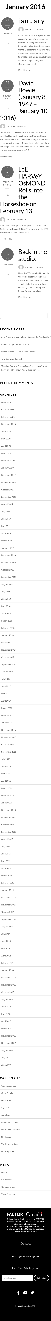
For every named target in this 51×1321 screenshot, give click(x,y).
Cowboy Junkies (8, 1086)
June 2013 (6, 1006)
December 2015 (8, 810)
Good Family (7, 1093)
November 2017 (8, 649)
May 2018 (5, 606)
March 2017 (6, 708)
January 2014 (7, 970)
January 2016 (7, 802)
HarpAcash (6, 1100)
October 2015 (7, 824)
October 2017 (7, 657)
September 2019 (8, 497)
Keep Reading (24, 70)
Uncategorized (8, 1151)
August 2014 (7, 926)
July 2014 (5, 933)
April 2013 (6, 1021)
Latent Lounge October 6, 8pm (15, 344)
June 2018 (6, 598)
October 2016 (7, 744)
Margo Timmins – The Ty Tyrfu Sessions (18, 351)
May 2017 (5, 693)
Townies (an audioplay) (11, 359)
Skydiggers (6, 1137)
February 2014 (8, 963)
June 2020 (6, 431)
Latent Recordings (9, 1122)
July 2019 (5, 511)
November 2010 (8, 1035)
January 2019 (7, 548)
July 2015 (5, 846)
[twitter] (32, 1292)
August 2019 (7, 504)
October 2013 (7, 992)
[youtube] (25, 1292)
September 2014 (8, 919)
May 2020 (5, 438)
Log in (4, 1172)
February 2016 (8, 795)
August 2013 (7, 999)
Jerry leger (7, 264)
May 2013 (5, 1014)
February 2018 (8, 628)
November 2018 (8, 562)
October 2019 (7, 489)
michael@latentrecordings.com (25, 1256)
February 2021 (8, 417)
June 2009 (6, 1064)
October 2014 (7, 912)
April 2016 (6, 781)
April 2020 (6, 446)
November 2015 (8, 817)
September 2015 (8, 832)
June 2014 (6, 941)
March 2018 (6, 620)
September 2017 (8, 664)
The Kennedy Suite (9, 1144)
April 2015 (6, 868)
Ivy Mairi (7, 34)
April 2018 (6, 613)
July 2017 (5, 679)
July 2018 (5, 591)
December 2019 (8, 475)
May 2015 (5, 861)
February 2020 (8, 460)
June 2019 (6, 518)
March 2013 (6, 1028)
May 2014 (5, 948)
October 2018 (7, 569)
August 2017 (7, 671)
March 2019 (6, 540)
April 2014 (6, 955)
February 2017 (8, 715)
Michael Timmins (34, 29)
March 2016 (6, 788)
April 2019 (6, 533)
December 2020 (8, 424)
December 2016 (8, 730)
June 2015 (6, 853)
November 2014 (8, 904)
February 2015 (8, 883)
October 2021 (7, 409)
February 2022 (8, 402)
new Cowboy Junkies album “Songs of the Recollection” (26, 337)
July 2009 (5, 1057)
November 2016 (8, 737)
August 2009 (7, 1050)
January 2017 (7, 722)
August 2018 (7, 584)
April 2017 (6, 700)
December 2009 (8, 1043)
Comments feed (8, 1187)
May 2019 (5, 526)
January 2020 (7, 467)
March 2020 (6, 453)
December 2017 (8, 642)
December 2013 (8, 977)
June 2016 (6, 766)
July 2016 (5, 759)
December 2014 (8, 897)
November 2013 (8, 984)
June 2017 (6, 686)
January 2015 (7, 890)
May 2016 (5, 773)
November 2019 (8, 482)
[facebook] (18, 1292)
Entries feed (6, 1179)
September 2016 (8, 751)
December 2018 (8, 555)
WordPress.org (8, 1194)
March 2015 (6, 875)
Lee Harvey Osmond (10, 1129)
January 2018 (7, 635)
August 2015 (7, 839)
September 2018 (8, 577)
